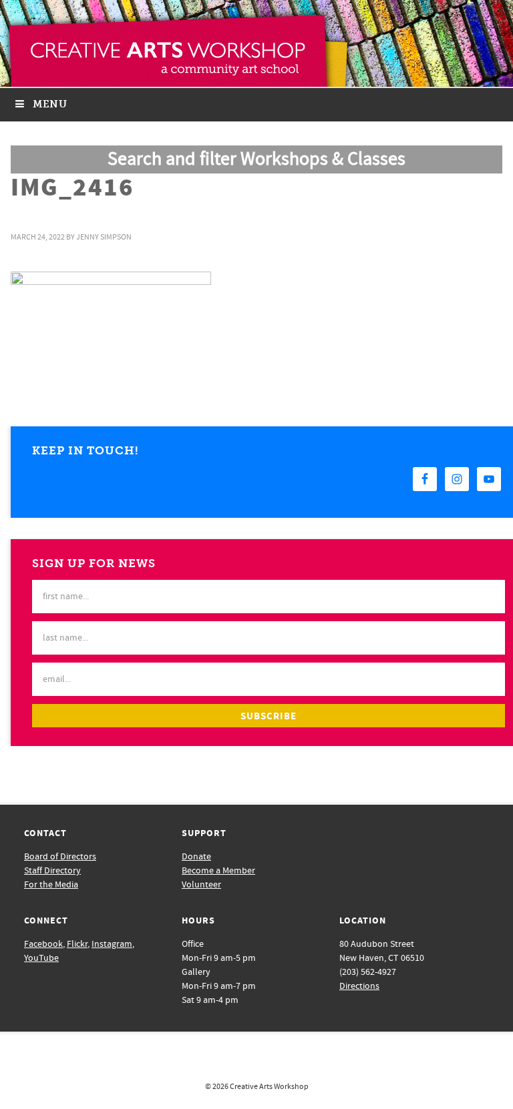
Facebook (43, 944)
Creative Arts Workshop (269, 1087)
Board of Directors (60, 857)
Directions (359, 986)
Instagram (112, 944)
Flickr (77, 944)
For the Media (51, 885)
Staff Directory (52, 871)
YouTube (41, 958)
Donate (196, 857)
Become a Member (218, 871)
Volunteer (201, 885)
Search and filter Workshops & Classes (256, 159)
